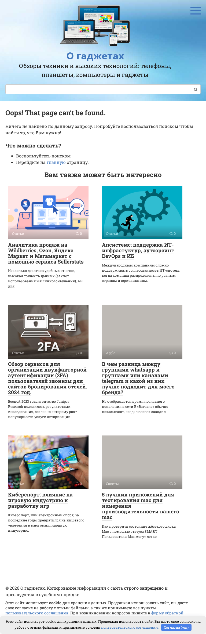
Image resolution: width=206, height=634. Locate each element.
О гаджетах (95, 55)
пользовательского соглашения (36, 612)
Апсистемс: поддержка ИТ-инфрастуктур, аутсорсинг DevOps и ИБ (138, 250)
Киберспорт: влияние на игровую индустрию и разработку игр (40, 500)
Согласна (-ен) (176, 627)
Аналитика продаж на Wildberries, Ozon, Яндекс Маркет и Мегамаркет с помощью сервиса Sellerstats (46, 253)
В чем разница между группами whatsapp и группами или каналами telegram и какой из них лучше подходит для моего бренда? (138, 378)
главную (56, 162)
